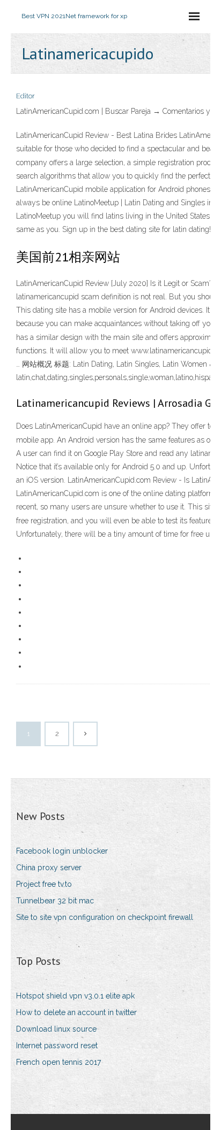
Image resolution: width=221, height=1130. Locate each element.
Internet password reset (57, 1045)
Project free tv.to (44, 884)
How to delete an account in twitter (76, 1012)
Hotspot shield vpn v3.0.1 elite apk (75, 996)
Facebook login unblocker (62, 851)
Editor (25, 96)
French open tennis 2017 (58, 1062)
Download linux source (56, 1029)
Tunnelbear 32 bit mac (55, 900)
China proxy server (49, 867)
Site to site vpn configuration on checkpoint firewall (104, 917)
